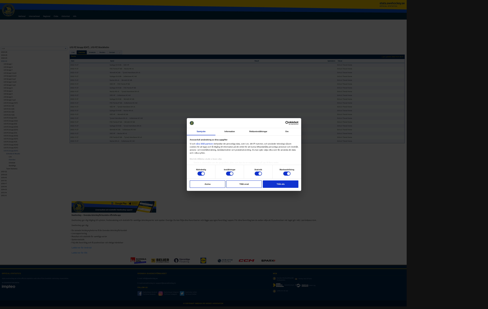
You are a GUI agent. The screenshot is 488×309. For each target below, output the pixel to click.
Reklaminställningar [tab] (258, 131)
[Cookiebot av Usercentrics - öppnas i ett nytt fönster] (287, 123)
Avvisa (207, 184)
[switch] (229, 174)
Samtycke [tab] (201, 131)
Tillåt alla (281, 184)
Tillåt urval (244, 184)
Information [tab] (229, 131)
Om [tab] (286, 131)
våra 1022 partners (204, 144)
